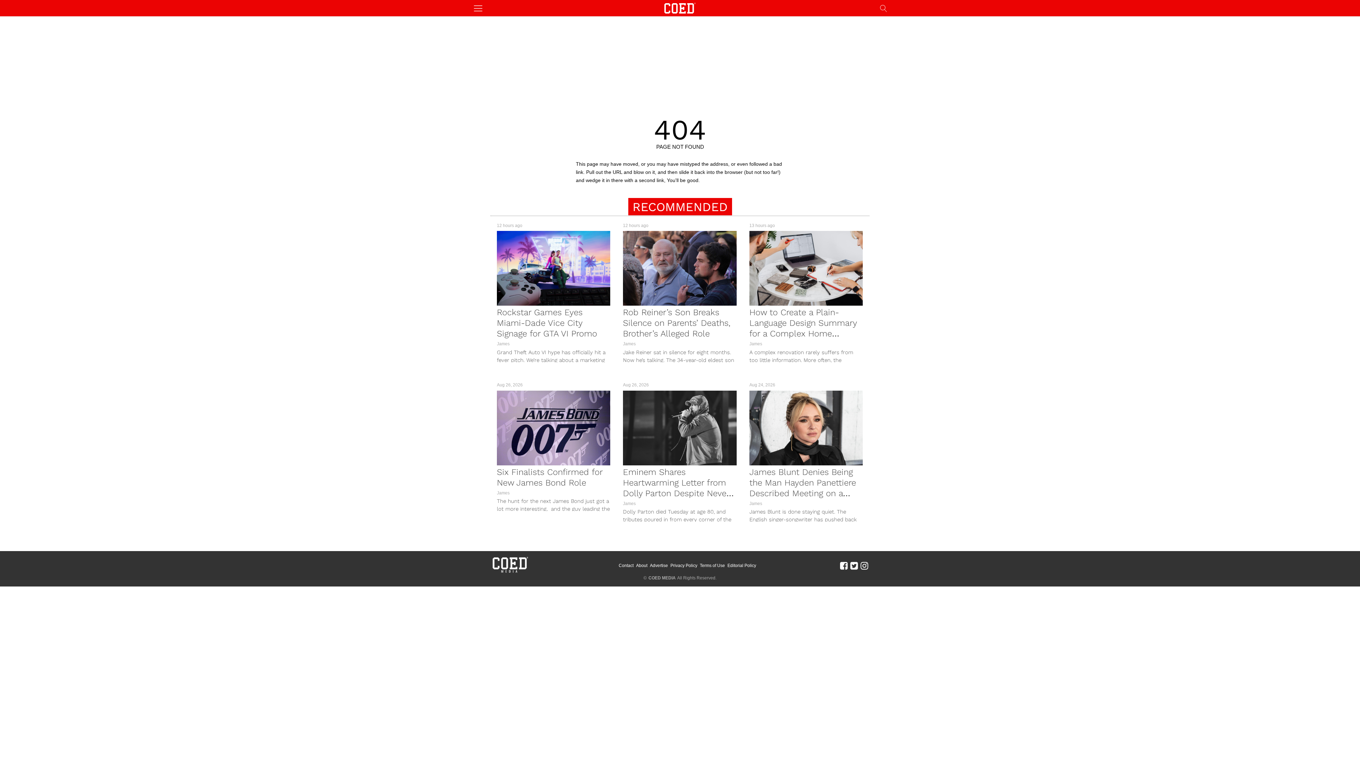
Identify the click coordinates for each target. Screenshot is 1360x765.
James (503, 343)
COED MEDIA (662, 578)
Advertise (659, 565)
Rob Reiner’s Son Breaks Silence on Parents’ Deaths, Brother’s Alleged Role (676, 323)
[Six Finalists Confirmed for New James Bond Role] (553, 428)
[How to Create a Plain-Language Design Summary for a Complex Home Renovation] (806, 268)
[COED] (680, 7)
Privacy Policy (683, 565)
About (641, 565)
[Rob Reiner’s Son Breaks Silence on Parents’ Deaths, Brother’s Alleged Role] (679, 268)
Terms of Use (712, 565)
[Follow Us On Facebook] (843, 565)
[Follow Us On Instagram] (864, 565)
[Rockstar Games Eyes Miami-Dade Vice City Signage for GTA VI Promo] (553, 268)
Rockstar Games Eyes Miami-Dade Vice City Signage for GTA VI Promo (547, 323)
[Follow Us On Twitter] (854, 565)
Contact (626, 565)
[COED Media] (510, 572)
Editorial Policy (741, 565)
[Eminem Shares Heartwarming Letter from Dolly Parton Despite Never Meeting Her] (679, 428)
